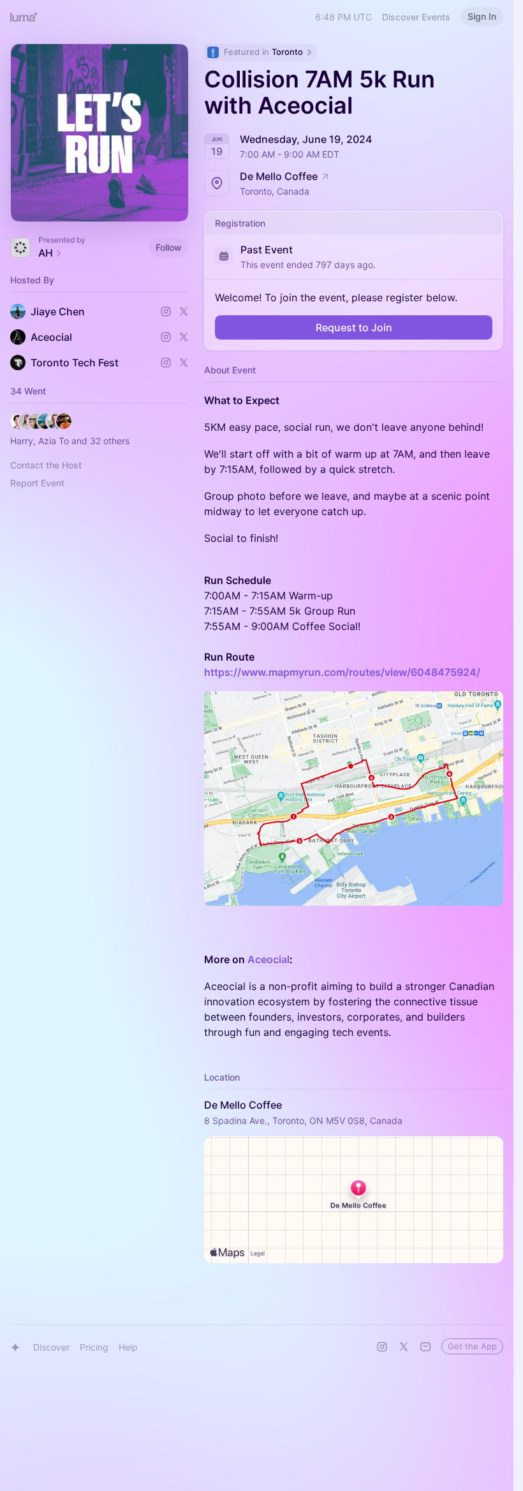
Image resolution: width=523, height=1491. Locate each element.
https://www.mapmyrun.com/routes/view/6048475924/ (342, 672)
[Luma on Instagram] (382, 1347)
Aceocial (268, 959)
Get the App (472, 1346)
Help (128, 1347)
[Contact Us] (425, 1347)
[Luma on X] (404, 1347)
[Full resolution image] (353, 798)
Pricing (94, 1347)
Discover (51, 1347)
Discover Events (416, 16)
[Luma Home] (24, 17)
